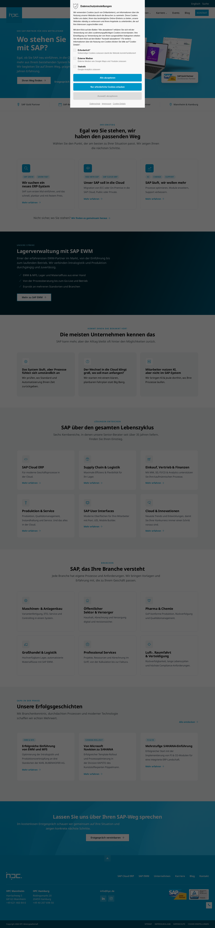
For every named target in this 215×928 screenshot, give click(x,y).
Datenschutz (95, 104)
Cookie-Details (119, 104)
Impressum (106, 104)
